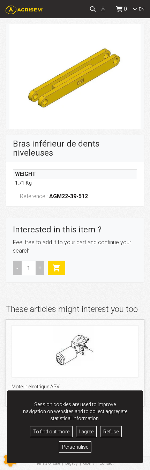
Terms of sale (48, 463)
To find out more (51, 431)
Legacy (71, 463)
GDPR (88, 463)
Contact (106, 463)
